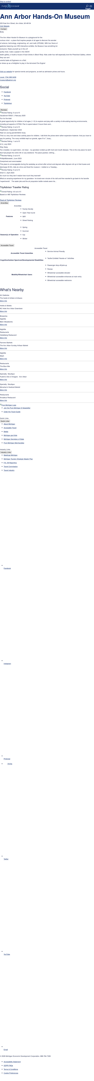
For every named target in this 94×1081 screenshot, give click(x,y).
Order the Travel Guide (12, 411)
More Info (3, 301)
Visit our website (6, 71)
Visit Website (4, 26)
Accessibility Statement (12, 1061)
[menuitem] (49, 1073)
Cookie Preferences (11, 1073)
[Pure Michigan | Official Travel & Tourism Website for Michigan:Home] (10, 6)
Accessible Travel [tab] (7, 245)
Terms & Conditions (11, 1069)
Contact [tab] (3, 29)
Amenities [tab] (4, 203)
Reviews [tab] (4, 110)
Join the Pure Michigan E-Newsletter (17, 408)
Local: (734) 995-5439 (8, 77)
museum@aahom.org (8, 80)
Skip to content (5, 1)
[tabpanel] (47, 67)
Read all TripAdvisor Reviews (10, 200)
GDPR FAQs (8, 1065)
